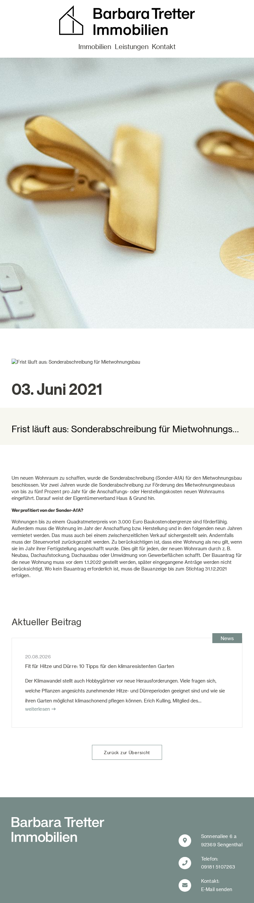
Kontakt (164, 46)
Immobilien (94, 46)
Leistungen (131, 46)
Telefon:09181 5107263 (218, 863)
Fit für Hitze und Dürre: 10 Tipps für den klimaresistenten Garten (99, 666)
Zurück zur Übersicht (127, 752)
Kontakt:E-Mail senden (217, 885)
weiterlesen (37, 709)
